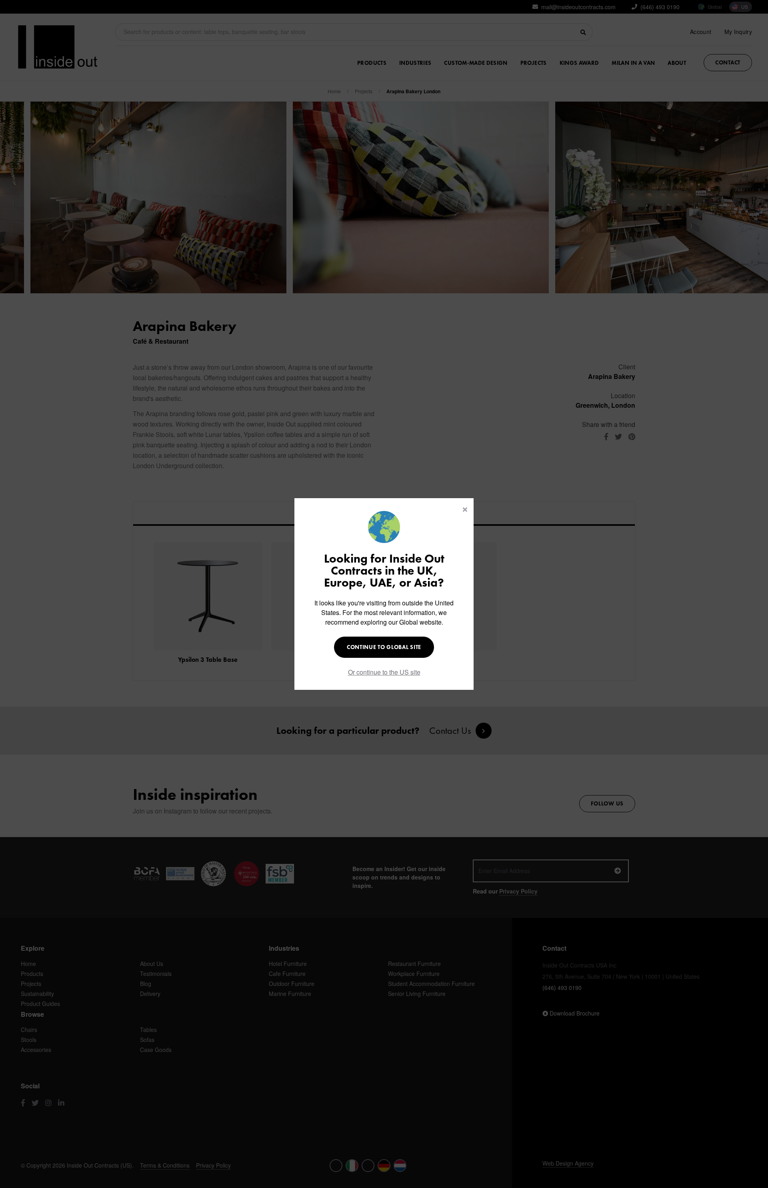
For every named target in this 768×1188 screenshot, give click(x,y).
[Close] (465, 509)
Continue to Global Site (384, 647)
